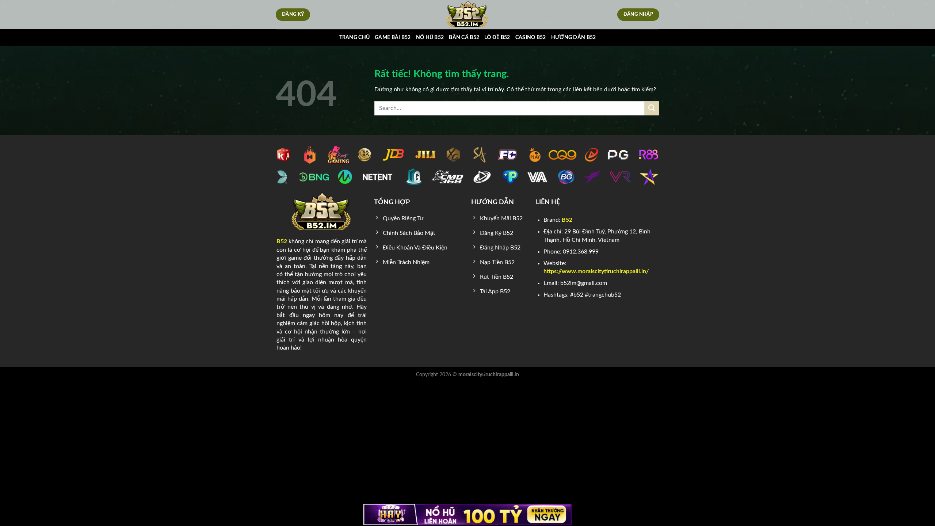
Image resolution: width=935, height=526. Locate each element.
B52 (281, 241)
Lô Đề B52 (497, 37)
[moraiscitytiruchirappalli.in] (468, 14)
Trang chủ (354, 37)
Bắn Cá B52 (464, 37)
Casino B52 (530, 37)
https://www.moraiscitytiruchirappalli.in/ (596, 271)
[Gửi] (652, 108)
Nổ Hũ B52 (430, 37)
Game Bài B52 (393, 37)
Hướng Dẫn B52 (573, 37)
